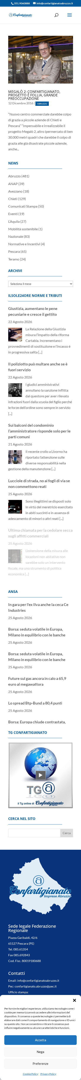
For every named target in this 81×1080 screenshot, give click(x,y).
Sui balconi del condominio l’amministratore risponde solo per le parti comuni (39, 431)
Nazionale (15, 236)
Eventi (13, 214)
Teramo (13, 259)
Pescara (14, 251)
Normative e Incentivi (24, 244)
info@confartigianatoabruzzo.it (38, 976)
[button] (74, 1000)
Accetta (40, 1040)
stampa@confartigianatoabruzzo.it (31, 993)
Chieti (12, 199)
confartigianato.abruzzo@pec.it (36, 981)
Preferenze (40, 1063)
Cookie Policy (30, 1074)
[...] (40, 352)
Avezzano (15, 191)
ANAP (13, 184)
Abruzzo (42, 103)
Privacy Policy (48, 1074)
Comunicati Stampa (22, 206)
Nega (40, 1052)
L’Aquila (14, 221)
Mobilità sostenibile (23, 229)
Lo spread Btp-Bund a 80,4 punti (35, 703)
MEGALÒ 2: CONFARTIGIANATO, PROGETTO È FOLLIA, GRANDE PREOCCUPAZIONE (34, 95)
